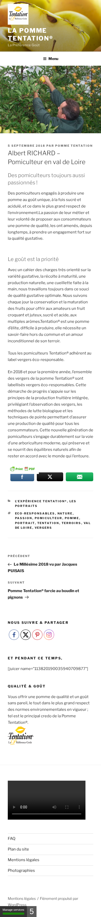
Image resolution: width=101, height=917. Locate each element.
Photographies (21, 870)
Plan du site (18, 849)
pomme (72, 518)
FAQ (11, 838)
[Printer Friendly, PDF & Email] (22, 468)
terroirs (71, 523)
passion (23, 518)
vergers (43, 528)
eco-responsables (35, 513)
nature (65, 513)
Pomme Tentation (74, 146)
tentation (48, 523)
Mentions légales (23, 860)
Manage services (13, 909)
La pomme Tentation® (30, 34)
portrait (25, 523)
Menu (53, 58)
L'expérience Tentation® (41, 501)
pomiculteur (48, 518)
